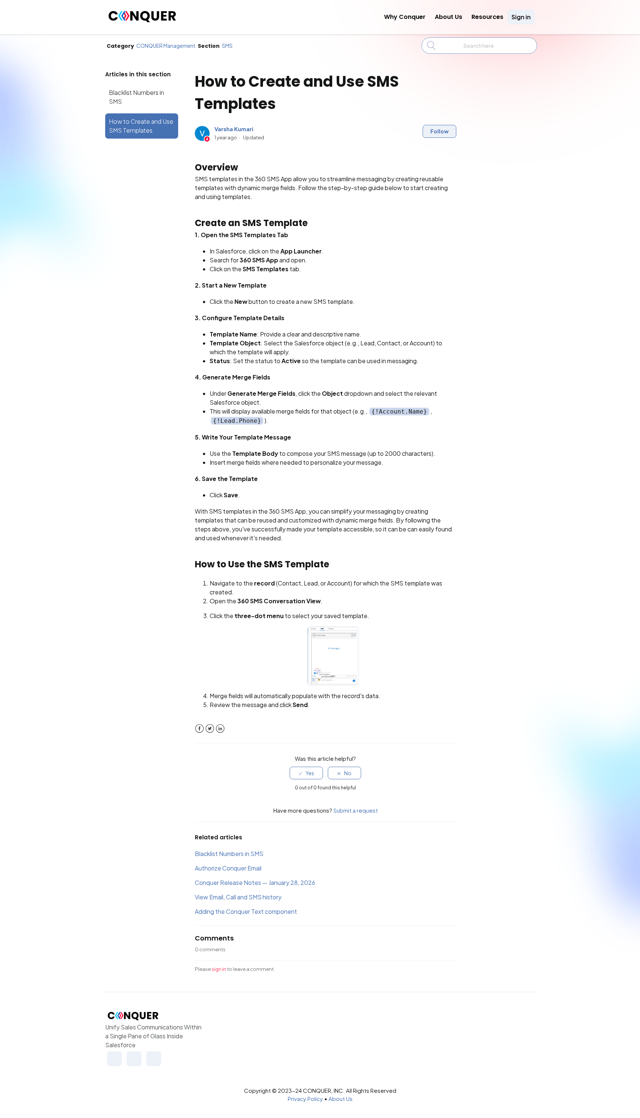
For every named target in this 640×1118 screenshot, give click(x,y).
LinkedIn (220, 728)
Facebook (199, 728)
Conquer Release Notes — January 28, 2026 (255, 882)
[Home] (142, 20)
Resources (487, 17)
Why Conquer (405, 17)
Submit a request (355, 810)
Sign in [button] (521, 17)
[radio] (306, 773)
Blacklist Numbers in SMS (136, 97)
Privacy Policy (305, 1098)
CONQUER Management (166, 45)
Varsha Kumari (233, 128)
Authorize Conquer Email (228, 868)
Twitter (209, 728)
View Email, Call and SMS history (238, 897)
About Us (448, 17)
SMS (227, 45)
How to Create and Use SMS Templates (141, 125)
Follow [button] (439, 131)
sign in (218, 969)
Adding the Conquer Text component (246, 911)
